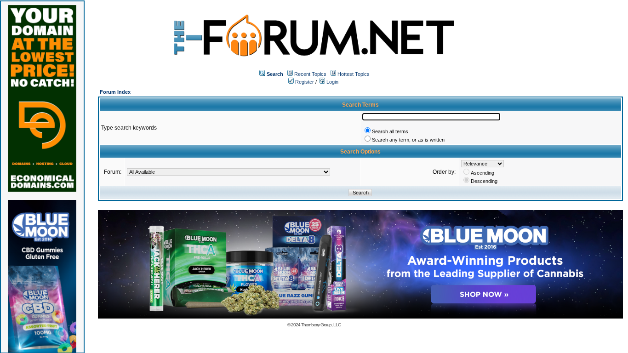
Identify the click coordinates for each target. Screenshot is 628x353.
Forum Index (115, 92)
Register (304, 82)
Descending (484, 181)
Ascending (482, 173)
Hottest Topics (353, 74)
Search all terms (390, 131)
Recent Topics (310, 74)
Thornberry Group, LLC (321, 324)
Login (331, 82)
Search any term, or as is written (408, 139)
